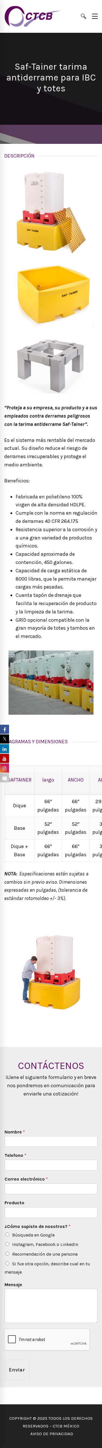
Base (19, 828)
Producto (14, 1202)
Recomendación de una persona (45, 1254)
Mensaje (13, 1284)
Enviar (17, 1370)
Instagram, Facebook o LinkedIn (45, 1244)
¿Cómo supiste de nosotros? (38, 1226)
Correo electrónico (26, 1179)
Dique (19, 805)
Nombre (15, 1132)
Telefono (15, 1155)
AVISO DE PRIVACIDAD (51, 1433)
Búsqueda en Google (33, 1235)
